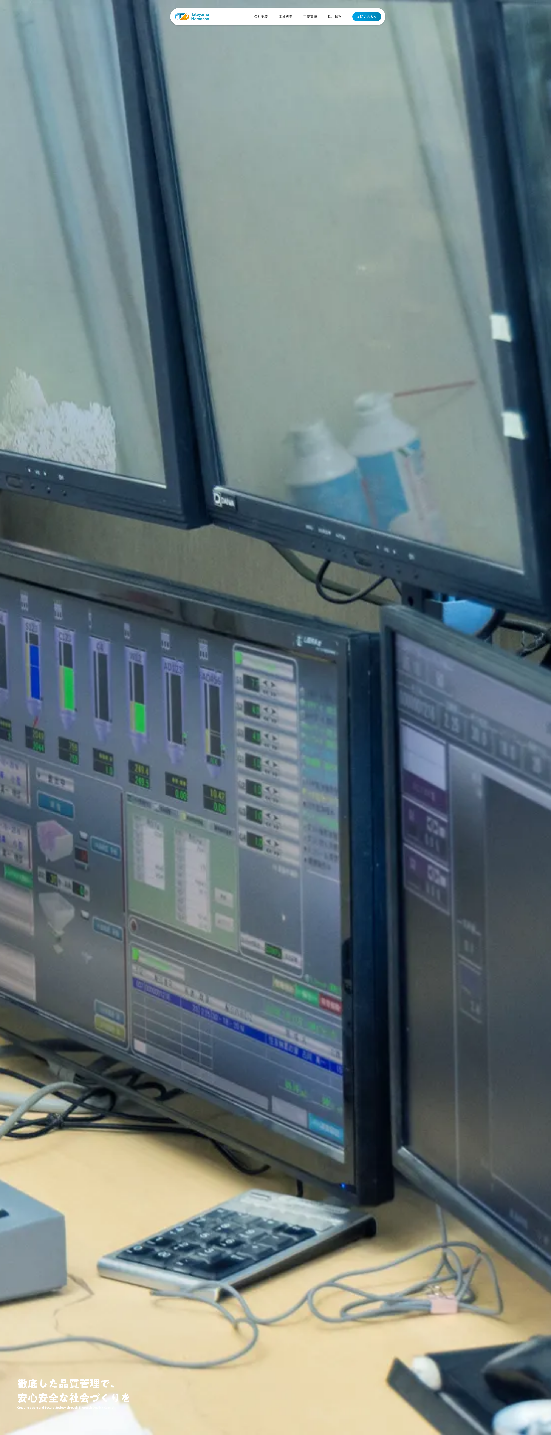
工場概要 (286, 16)
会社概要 (261, 16)
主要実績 (310, 16)
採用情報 (335, 16)
